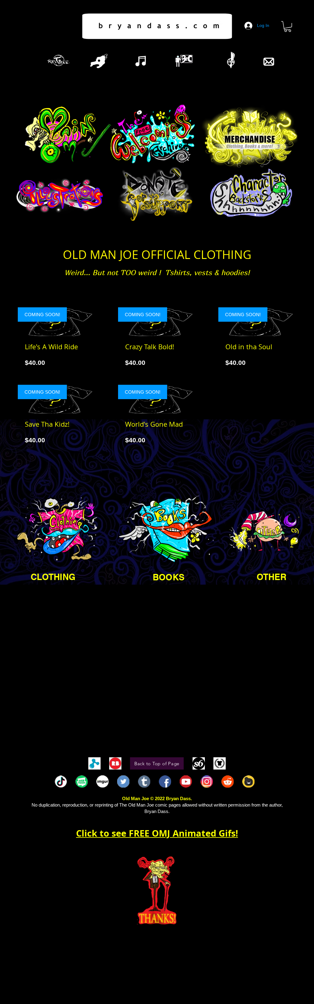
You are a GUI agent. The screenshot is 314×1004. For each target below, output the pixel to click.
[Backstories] (251, 194)
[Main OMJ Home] (66, 137)
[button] (287, 26)
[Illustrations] (61, 194)
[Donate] (156, 194)
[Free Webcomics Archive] (154, 134)
